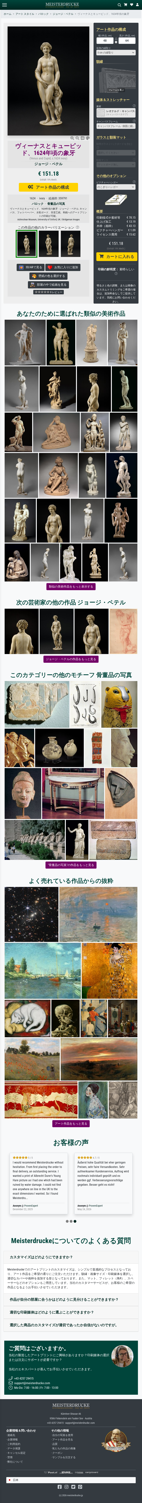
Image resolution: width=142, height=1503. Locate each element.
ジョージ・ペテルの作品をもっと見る (71, 659)
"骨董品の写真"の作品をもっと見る (71, 865)
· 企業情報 (12, 1439)
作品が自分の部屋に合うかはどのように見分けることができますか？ (64, 1299)
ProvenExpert (31, 1205)
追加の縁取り (103, 48)
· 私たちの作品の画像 (63, 1448)
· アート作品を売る (62, 1439)
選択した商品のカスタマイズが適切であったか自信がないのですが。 (64, 1325)
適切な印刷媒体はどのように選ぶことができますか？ (52, 1312)
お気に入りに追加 (65, 267)
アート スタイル (25, 14)
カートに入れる (119, 256)
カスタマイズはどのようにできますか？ (41, 1257)
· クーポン (57, 1452)
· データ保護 (13, 1448)
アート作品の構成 (51, 187)
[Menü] (4, 5)
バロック (43, 14)
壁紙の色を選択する (50, 276)
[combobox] (116, 52)
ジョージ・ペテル (63, 14)
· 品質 (54, 1444)
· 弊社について (14, 1461)
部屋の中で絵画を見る (51, 284)
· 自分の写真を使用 (62, 1435)
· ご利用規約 (13, 1444)
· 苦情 (9, 1457)
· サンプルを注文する (63, 1457)
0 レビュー (56, 292)
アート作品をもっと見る (71, 1123)
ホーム (7, 14)
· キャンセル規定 (16, 1452)
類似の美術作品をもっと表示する (71, 586)
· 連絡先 (10, 1435)
